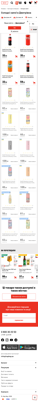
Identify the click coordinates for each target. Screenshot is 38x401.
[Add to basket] (15, 277)
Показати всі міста (19, 296)
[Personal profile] (25, 2)
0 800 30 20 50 (8, 331)
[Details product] (10, 40)
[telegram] (15, 340)
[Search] (11, 2)
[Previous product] (2, 267)
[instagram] (7, 340)
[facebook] (2, 340)
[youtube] (11, 340)
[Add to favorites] (16, 56)
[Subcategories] (35, 398)
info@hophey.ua (7, 356)
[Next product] (36, 267)
